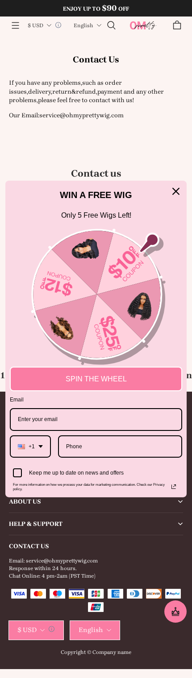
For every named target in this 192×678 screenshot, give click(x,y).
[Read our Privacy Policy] (173, 486)
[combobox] (30, 446)
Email (17, 400)
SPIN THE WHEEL (96, 379)
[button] (15, 25)
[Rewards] (175, 611)
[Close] (176, 191)
